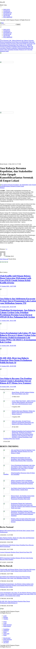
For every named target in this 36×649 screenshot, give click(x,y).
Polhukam (6, 630)
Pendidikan (6, 629)
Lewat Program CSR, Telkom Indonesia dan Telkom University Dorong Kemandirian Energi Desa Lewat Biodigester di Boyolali (17, 41)
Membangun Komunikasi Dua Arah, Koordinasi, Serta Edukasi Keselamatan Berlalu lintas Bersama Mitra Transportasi (22, 459)
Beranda (5, 617)
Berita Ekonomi (7, 639)
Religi (5, 635)
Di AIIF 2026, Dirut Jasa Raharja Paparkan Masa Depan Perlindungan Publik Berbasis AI (15, 602)
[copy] (7, 262)
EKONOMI (6, 15)
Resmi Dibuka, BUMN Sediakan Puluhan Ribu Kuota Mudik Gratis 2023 (23, 393)
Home (5, 621)
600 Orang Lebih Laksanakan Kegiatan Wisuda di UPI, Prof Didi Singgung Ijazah (16, 49)
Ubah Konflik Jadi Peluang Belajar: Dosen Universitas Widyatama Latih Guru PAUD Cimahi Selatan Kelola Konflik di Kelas (17, 570)
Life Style (6, 642)
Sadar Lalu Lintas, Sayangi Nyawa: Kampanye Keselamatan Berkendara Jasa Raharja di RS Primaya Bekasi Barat (23, 422)
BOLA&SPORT (7, 17)
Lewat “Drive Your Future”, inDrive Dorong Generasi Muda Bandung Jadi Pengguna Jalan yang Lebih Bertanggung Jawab (23, 402)
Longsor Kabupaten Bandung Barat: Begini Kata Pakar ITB (16, 552)
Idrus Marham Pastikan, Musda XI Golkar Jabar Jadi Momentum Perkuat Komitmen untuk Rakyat (17, 538)
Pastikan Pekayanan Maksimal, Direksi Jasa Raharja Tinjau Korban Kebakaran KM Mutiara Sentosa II (23, 412)
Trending (5, 619)
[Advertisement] (13, 267)
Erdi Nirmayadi (4, 259)
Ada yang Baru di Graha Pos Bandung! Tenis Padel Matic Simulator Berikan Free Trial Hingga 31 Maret (23, 451)
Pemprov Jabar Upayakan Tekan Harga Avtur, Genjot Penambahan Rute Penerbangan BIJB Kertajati (23, 520)
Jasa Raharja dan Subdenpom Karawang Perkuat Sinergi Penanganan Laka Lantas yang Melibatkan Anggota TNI (15, 577)
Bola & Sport (6, 638)
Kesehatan (6, 641)
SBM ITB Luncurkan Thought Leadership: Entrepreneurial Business (16, 47)
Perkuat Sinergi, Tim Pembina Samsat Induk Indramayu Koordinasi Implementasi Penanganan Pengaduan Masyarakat (22, 497)
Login (5, 616)
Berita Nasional (7, 624)
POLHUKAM (7, 14)
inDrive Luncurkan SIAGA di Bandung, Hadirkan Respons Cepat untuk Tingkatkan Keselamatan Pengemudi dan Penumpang (22, 482)
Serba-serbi (6, 633)
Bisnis (5, 632)
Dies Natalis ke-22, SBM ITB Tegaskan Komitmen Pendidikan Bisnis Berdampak (16, 45)
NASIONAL (6, 11)
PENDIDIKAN (7, 12)
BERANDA (6, 9)
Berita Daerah (7, 626)
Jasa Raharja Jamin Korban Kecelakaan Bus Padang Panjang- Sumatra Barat (22, 488)
